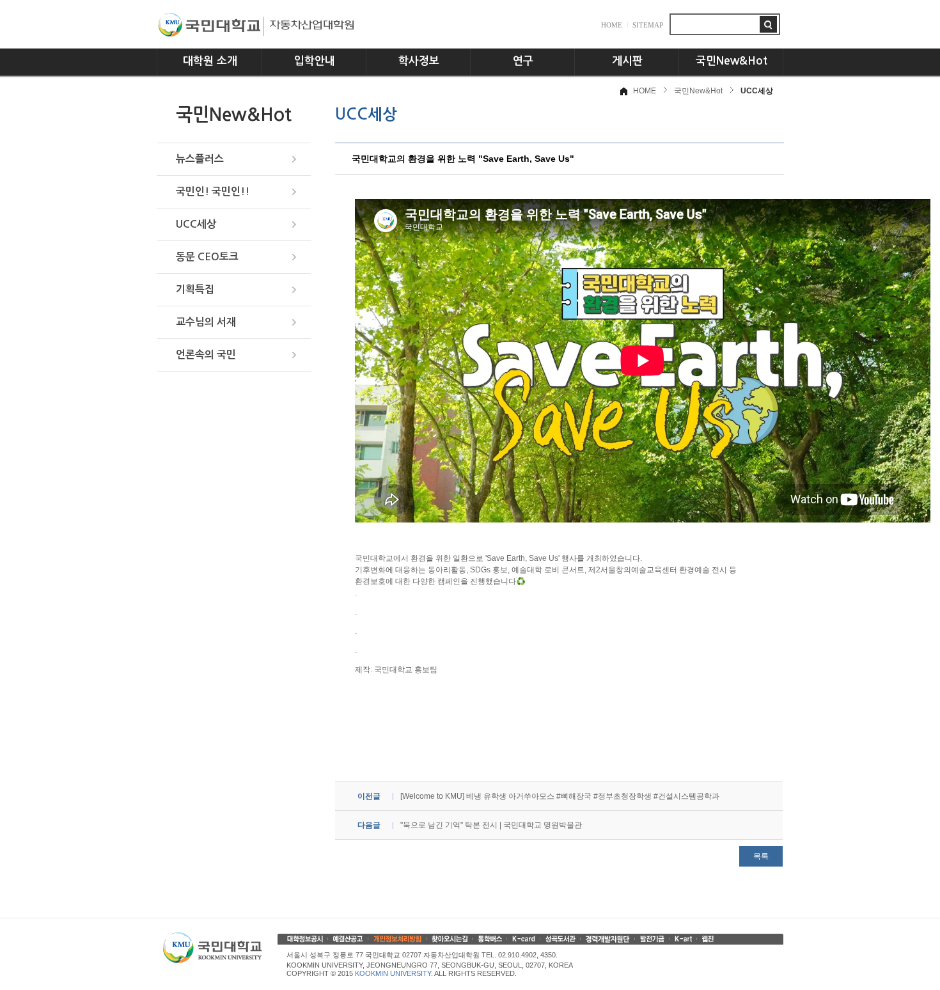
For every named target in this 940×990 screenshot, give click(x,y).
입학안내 (314, 61)
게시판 (627, 61)
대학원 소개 (210, 61)
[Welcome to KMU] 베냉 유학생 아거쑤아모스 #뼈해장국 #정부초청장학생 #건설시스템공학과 (559, 796)
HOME (611, 25)
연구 (523, 61)
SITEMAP (647, 25)
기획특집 (195, 289)
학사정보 (418, 61)
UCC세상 (196, 224)
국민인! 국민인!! (212, 191)
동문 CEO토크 (207, 257)
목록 (761, 856)
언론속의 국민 (206, 354)
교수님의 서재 (206, 322)
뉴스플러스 (200, 159)
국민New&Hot (731, 61)
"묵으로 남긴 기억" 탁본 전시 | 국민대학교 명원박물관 (491, 825)
